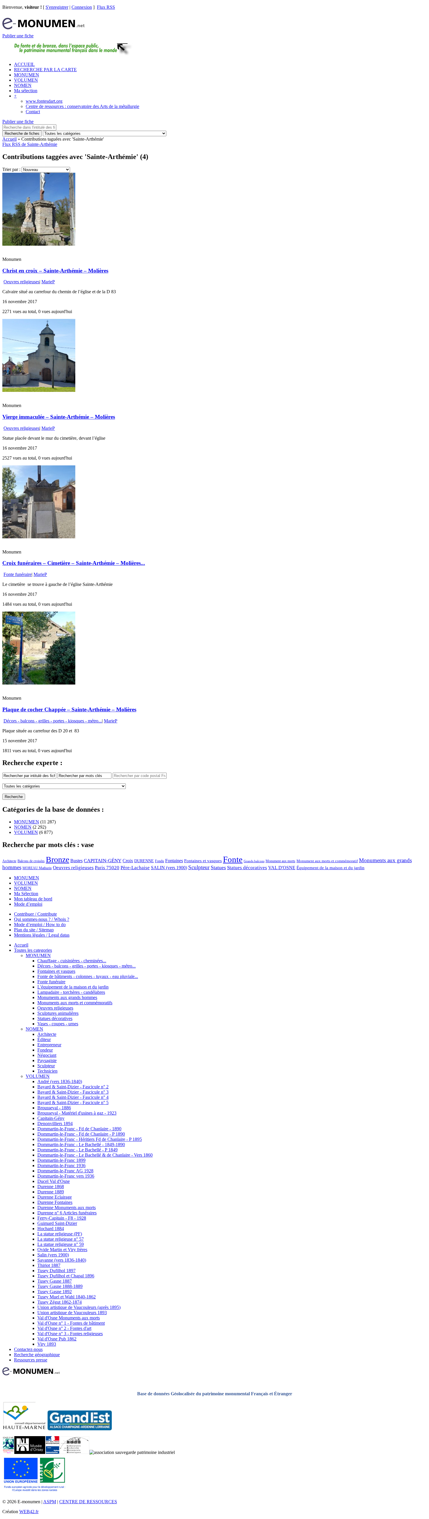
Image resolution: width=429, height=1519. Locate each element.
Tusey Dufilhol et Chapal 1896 (65, 1275)
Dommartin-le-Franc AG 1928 (65, 1170)
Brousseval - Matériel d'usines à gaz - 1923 (76, 1113)
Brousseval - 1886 (54, 1107)
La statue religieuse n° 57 (60, 1239)
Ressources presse (30, 1359)
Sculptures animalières (58, 1013)
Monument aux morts (280, 861)
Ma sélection (25, 90)
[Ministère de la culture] (52, 1452)
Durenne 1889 (50, 1191)
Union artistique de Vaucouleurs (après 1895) (79, 1307)
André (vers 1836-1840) (59, 1081)
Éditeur (44, 1039)
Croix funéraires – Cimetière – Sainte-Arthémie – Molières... (73, 563)
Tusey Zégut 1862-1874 (59, 1302)
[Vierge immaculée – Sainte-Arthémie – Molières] (38, 390)
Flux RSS (106, 7)
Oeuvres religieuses (21, 281)
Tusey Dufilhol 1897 (56, 1270)
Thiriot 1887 (48, 1265)
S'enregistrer (57, 7)
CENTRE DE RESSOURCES (88, 1501)
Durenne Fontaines (54, 1202)
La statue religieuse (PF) (59, 1233)
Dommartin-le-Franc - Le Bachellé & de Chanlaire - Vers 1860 (95, 1155)
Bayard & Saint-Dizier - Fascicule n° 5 (73, 1102)
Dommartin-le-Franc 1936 (61, 1165)
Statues (218, 867)
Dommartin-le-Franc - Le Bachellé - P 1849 (77, 1149)
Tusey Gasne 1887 (54, 1281)
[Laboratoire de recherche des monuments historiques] (74, 1452)
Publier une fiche (18, 35)
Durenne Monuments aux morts (66, 1207)
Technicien (47, 1070)
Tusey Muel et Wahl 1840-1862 (66, 1296)
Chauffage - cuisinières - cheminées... (71, 960)
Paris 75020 (107, 867)
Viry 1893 (46, 1344)
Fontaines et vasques (203, 860)
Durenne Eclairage (54, 1197)
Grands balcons (254, 861)
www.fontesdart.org (44, 101)
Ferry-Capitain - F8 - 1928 (61, 1218)
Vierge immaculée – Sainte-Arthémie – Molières (58, 417)
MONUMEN (26, 74)
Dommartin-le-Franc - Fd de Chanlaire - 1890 (79, 1128)
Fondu (159, 861)
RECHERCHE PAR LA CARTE (45, 69)
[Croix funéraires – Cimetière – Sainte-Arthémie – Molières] (38, 536)
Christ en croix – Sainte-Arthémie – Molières (55, 271)
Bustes (76, 860)
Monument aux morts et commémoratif (327, 861)
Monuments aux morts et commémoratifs (74, 1002)
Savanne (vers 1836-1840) (61, 1260)
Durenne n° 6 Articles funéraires (67, 1212)
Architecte (9, 861)
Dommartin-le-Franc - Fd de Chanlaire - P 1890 (81, 1134)
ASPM (49, 1501)
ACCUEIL (24, 64)
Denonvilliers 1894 (55, 1123)
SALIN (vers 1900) (169, 867)
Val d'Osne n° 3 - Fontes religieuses (70, 1333)
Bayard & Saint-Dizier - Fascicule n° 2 (73, 1086)
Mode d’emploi (28, 904)
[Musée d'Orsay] (29, 1452)
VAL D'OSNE (281, 867)
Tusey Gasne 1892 (54, 1291)
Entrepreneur (49, 1044)
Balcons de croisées (31, 861)
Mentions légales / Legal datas (41, 935)
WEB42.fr (29, 1511)
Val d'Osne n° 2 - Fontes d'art (64, 1328)
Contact (33, 111)
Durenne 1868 (50, 1186)
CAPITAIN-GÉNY (102, 860)
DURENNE (144, 861)
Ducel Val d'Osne (53, 1181)
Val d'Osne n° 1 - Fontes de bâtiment (71, 1323)
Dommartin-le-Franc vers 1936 (65, 1176)
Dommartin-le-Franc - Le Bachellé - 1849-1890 (81, 1144)
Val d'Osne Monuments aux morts (68, 1317)
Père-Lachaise (135, 867)
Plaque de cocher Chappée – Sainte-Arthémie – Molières (69, 709)
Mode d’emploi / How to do (40, 924)
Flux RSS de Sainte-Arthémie (29, 144)
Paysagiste (47, 1060)
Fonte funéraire (18, 574)
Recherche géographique (37, 1354)
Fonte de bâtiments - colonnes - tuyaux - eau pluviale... (87, 976)
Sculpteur (199, 867)
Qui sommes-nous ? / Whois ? (41, 919)
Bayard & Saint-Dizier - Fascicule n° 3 (73, 1092)
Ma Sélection (26, 893)
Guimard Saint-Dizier (57, 1223)
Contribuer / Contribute (35, 914)
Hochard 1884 (50, 1228)
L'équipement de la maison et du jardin (73, 986)
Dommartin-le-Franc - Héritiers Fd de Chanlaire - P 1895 (89, 1139)
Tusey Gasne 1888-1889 (60, 1286)
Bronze (57, 859)
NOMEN (23, 85)
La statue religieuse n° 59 (60, 1244)
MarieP (48, 281)
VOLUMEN (26, 80)
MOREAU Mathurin (37, 868)
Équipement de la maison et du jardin (331, 867)
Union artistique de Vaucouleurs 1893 (72, 1312)
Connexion (82, 7)
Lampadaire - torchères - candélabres (71, 992)
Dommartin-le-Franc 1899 (61, 1160)
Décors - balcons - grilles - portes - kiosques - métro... (53, 720)
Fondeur (45, 1049)
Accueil (9, 139)
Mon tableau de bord (33, 898)
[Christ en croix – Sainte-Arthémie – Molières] (38, 244)
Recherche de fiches (22, 133)
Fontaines (174, 860)
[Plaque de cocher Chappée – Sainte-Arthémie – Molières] (38, 682)
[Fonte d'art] (8, 1452)
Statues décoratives (247, 867)
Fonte (233, 859)
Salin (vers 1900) (53, 1254)
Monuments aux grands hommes (67, 997)
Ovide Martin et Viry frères (62, 1249)
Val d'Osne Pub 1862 (56, 1338)
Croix (128, 860)
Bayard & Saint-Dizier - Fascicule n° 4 (73, 1097)
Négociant (46, 1055)
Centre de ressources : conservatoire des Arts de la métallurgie (82, 106)
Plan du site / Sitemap (34, 929)
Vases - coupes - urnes (57, 1023)
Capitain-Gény (50, 1118)
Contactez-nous (28, 1349)
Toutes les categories (33, 950)
